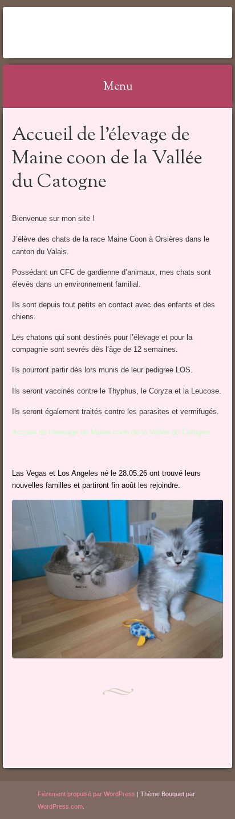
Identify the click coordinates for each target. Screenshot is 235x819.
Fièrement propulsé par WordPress (86, 793)
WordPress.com (60, 806)
